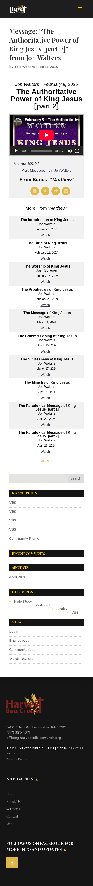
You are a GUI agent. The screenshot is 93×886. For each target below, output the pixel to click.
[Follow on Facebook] (12, 862)
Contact (12, 816)
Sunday (61, 609)
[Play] (16, 151)
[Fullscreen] (77, 151)
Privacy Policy (16, 759)
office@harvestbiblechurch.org (33, 738)
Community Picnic (24, 538)
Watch (45, 235)
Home (10, 794)
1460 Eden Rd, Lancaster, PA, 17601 (36, 727)
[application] (46, 135)
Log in (14, 632)
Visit (9, 823)
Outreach (43, 605)
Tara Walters (24, 67)
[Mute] (69, 151)
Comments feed (22, 650)
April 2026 (17, 577)
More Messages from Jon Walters (46, 170)
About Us (13, 801)
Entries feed (19, 641)
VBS (12, 503)
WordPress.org (21, 659)
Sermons (13, 809)
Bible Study (22, 602)
